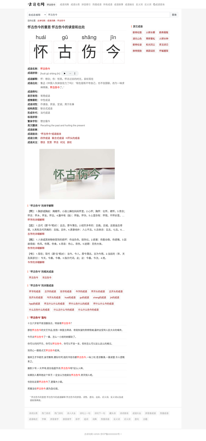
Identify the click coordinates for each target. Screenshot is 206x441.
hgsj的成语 (34, 303)
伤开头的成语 (36, 297)
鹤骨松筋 (137, 32)
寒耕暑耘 (150, 38)
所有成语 (107, 4)
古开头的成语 (116, 291)
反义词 (139, 4)
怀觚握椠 (163, 50)
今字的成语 (81, 291)
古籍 (145, 418)
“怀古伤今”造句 (37, 317)
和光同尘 (150, 44)
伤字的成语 (65, 291)
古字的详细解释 (36, 234)
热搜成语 (96, 4)
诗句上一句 (85, 413)
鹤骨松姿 (137, 44)
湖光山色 (137, 38)
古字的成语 (50, 291)
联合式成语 (58, 138)
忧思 (49, 142)
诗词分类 (33, 413)
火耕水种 (163, 38)
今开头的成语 (53, 297)
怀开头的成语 (98, 291)
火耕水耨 (150, 32)
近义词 (147, 4)
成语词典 (64, 4)
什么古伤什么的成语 (39, 309)
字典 (44, 418)
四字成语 (45, 138)
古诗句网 (41, 20)
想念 (42, 142)
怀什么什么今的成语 (103, 303)
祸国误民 (150, 50)
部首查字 (67, 418)
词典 (94, 418)
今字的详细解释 (36, 262)
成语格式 (33, 418)
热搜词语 (105, 418)
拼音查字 (54, 418)
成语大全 (137, 413)
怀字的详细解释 (36, 219)
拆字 (78, 418)
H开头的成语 (73, 138)
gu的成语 (84, 297)
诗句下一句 (100, 413)
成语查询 (160, 4)
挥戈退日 (163, 44)
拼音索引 (86, 4)
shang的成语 (99, 297)
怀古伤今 (61, 20)
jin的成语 (114, 297)
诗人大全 (71, 413)
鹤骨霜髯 (163, 32)
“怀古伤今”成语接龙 (50, 133)
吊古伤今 (46, 277)
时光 (62, 142)
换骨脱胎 (137, 50)
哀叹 (69, 142)
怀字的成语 (34, 291)
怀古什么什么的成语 (54, 303)
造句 (137, 418)
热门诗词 (46, 413)
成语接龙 (129, 4)
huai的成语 (70, 297)
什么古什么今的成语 (64, 309)
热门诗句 (58, 413)
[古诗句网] (36, 4)
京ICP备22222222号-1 (111, 433)
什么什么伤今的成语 (88, 309)
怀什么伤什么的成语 (79, 303)
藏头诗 (112, 413)
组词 (86, 418)
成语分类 (75, 4)
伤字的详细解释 (36, 248)
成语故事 (118, 4)
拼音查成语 (150, 413)
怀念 (56, 142)
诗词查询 (124, 413)
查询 (174, 14)
